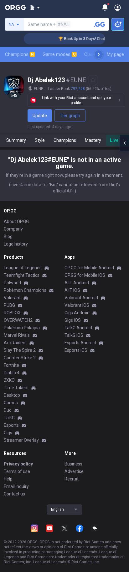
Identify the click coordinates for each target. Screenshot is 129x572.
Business (73, 463)
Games (11, 402)
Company (13, 228)
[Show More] (34, 7)
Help (8, 478)
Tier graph (70, 115)
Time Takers (16, 387)
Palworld (12, 282)
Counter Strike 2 (20, 357)
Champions (19, 54)
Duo (8, 410)
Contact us (14, 493)
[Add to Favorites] (93, 80)
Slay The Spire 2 (20, 350)
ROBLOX (12, 312)
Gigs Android (77, 312)
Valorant (12, 297)
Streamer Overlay (21, 440)
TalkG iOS (73, 335)
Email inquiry (16, 486)
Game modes (59, 54)
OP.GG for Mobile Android (89, 267)
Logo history (16, 243)
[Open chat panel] (124, 143)
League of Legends (23, 267)
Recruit (71, 478)
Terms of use (17, 471)
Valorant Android (81, 297)
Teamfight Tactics (21, 275)
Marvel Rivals (17, 335)
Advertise (74, 471)
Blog (8, 236)
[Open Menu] (117, 7)
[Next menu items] (98, 54)
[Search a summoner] (99, 24)
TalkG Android (78, 327)
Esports (11, 425)
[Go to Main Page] (15, 7)
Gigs (8, 432)
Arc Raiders (15, 342)
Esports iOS (75, 350)
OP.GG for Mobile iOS (84, 275)
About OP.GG (16, 221)
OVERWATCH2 (18, 320)
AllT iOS (72, 290)
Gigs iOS (72, 320)
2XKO (9, 380)
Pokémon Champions (25, 290)
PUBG (9, 305)
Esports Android (80, 342)
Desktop (12, 395)
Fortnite (11, 365)
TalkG (9, 417)
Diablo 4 (11, 372)
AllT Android (76, 282)
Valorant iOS (76, 305)
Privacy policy (18, 463)
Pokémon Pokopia (22, 327)
